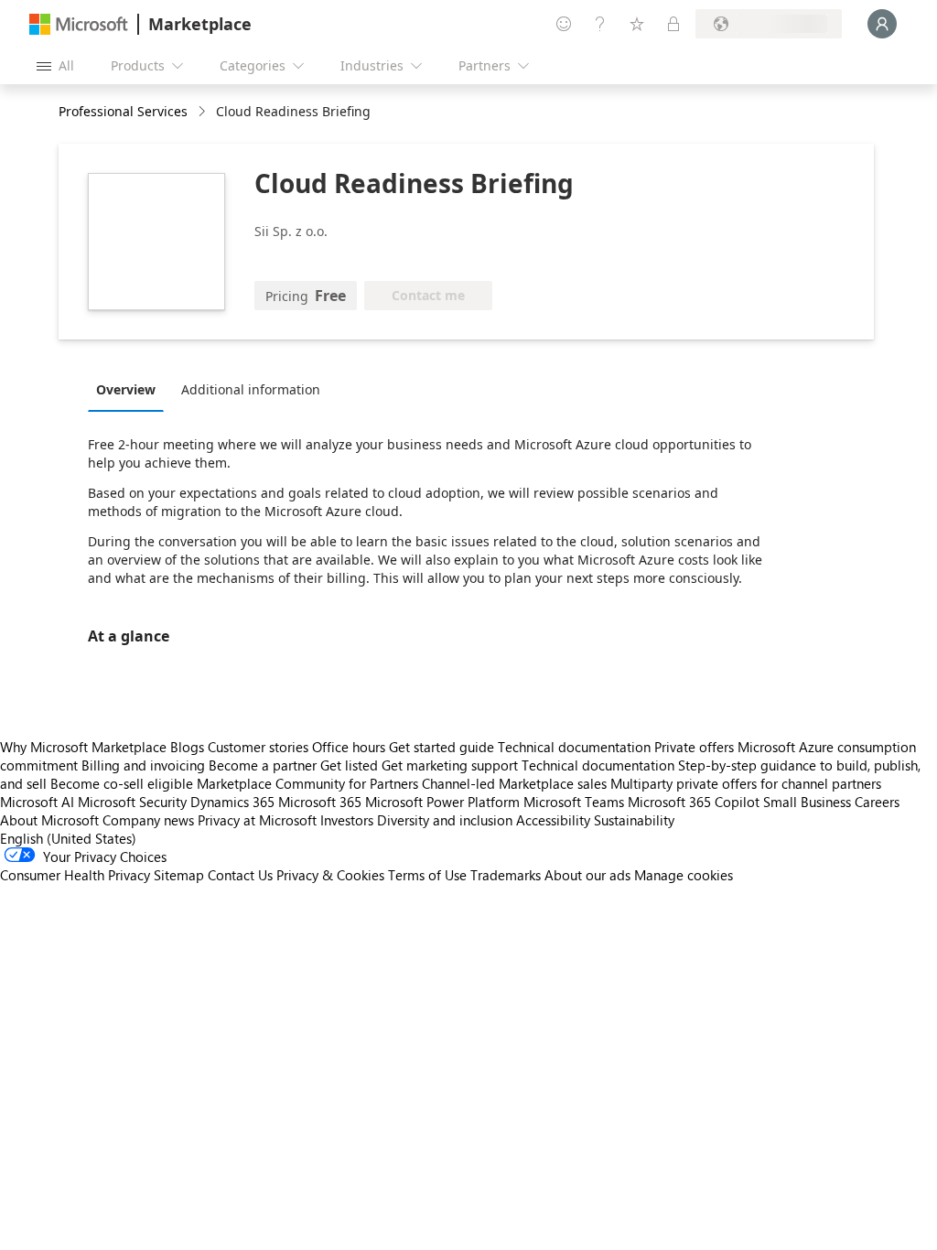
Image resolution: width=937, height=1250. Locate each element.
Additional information (250, 389)
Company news (148, 820)
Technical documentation (574, 747)
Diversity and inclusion (444, 820)
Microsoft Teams (573, 801)
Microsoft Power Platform (442, 801)
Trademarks (505, 875)
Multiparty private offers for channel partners (745, 783)
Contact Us (240, 875)
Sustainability (634, 820)
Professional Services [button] (123, 111)
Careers (877, 801)
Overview (126, 389)
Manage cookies (683, 875)
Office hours (348, 747)
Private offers (694, 747)
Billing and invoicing (143, 765)
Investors (346, 820)
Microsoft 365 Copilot (693, 801)
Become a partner (263, 765)
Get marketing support (450, 765)
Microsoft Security (132, 801)
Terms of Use (427, 875)
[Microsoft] (78, 24)
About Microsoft (49, 820)
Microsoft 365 (319, 801)
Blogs (187, 747)
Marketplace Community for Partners (307, 783)
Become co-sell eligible (121, 783)
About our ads (587, 875)
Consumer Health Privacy (75, 875)
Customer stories (258, 747)
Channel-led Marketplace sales (514, 783)
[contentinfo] (203, 112)
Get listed (349, 765)
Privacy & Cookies (330, 875)
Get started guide (441, 747)
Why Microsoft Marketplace (83, 747)
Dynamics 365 (232, 801)
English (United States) (68, 838)
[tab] (130, 389)
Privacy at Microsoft (257, 820)
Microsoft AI (37, 801)
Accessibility (553, 820)
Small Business (807, 801)
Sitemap (179, 875)
